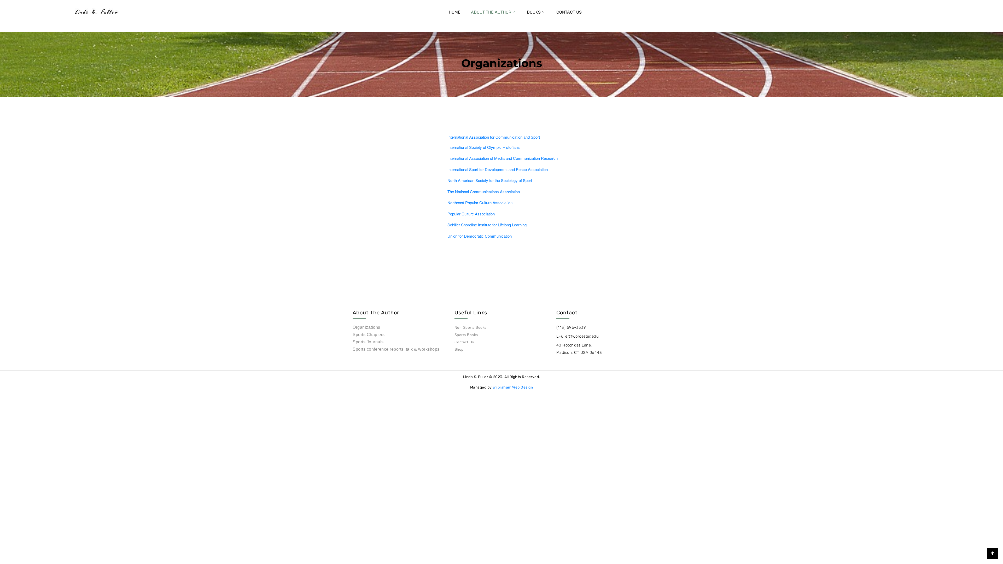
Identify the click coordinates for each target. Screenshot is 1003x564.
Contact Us (569, 12)
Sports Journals (368, 342)
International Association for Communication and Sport (493, 137)
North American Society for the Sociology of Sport (489, 180)
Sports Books (466, 335)
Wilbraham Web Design (513, 387)
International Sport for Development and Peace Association (497, 169)
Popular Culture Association (471, 213)
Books (534, 12)
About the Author (491, 12)
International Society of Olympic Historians (483, 147)
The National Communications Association (483, 191)
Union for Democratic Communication (479, 236)
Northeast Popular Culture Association (479, 202)
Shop (459, 349)
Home (454, 12)
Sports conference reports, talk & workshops (396, 349)
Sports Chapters (369, 334)
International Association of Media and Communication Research (502, 158)
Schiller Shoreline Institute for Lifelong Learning (487, 224)
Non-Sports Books (470, 327)
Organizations (366, 327)
